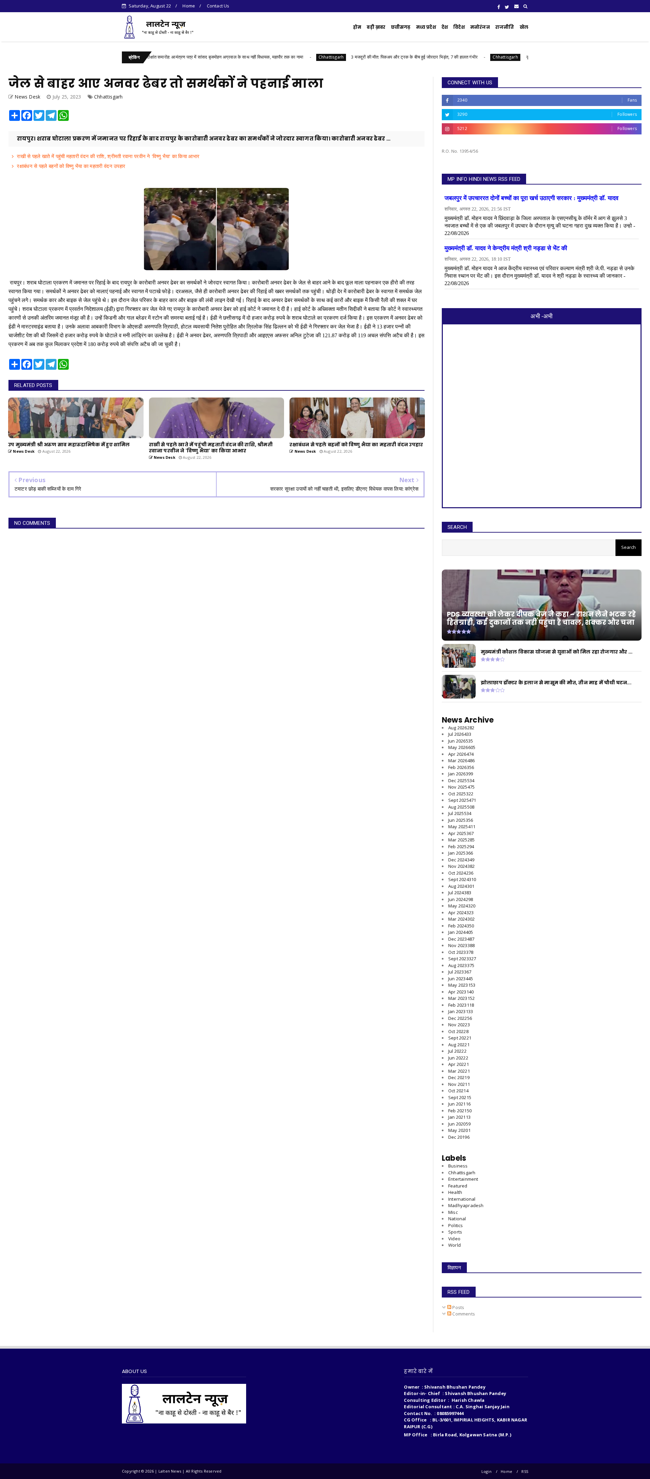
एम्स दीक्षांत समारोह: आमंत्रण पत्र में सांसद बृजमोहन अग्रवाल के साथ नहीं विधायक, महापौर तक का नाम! (163, 57)
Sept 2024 (462, 879)
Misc (453, 1212)
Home (188, 6)
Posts (457, 1307)
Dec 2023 (461, 939)
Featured (458, 1186)
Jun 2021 (459, 1104)
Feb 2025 (461, 846)
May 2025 (461, 826)
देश (444, 27)
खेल (524, 27)
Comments (463, 1314)
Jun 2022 (458, 1058)
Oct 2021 (458, 1091)
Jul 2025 (459, 813)
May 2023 (461, 985)
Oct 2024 (460, 873)
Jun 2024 (460, 899)
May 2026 (461, 747)
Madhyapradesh (466, 1205)
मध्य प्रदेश (426, 27)
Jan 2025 (460, 853)
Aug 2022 (459, 1045)
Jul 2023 (459, 972)
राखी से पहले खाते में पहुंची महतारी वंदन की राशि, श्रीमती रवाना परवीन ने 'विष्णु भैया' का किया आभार (108, 156)
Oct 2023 (460, 952)
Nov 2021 (459, 1084)
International (462, 1199)
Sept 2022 (459, 1038)
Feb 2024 (461, 926)
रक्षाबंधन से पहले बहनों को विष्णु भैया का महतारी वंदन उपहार (71, 166)
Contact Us (218, 6)
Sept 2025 (462, 800)
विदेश (459, 27)
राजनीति (504, 27)
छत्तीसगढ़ (401, 27)
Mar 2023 (461, 998)
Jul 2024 (459, 892)
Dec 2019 (459, 1137)
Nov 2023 (461, 945)
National (457, 1219)
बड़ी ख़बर (376, 27)
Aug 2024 (461, 886)
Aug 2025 (461, 807)
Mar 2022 (459, 1071)
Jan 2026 (460, 774)
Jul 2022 (457, 1051)
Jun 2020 (459, 1124)
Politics (455, 1225)
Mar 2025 (461, 840)
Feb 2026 (461, 767)
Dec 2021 (459, 1077)
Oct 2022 (458, 1031)
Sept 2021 (459, 1097)
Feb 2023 (461, 1005)
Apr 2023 (461, 992)
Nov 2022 (459, 1025)
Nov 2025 (461, 787)
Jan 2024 (460, 932)
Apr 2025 (461, 833)
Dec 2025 (461, 780)
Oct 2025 (460, 794)
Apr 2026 (461, 754)
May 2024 (461, 906)
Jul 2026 (459, 734)
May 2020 (459, 1130)
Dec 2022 (460, 1018)
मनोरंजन (480, 27)
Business (458, 1166)
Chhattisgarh (273, 57)
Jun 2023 (460, 979)
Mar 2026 (461, 760)
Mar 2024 (461, 919)
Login (486, 1471)
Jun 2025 (460, 820)
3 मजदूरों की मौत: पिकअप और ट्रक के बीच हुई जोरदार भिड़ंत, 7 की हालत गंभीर (357, 57)
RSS (524, 1471)
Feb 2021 (460, 1111)
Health (455, 1192)
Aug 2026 (461, 728)
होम (357, 27)
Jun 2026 (460, 741)
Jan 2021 (459, 1117)
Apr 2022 (458, 1064)
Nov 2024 (461, 866)
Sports (455, 1232)
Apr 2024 (461, 912)
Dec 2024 (461, 860)
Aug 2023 (461, 965)
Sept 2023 (462, 959)
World (454, 1245)
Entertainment (463, 1179)
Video (454, 1239)
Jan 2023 (460, 1011)
